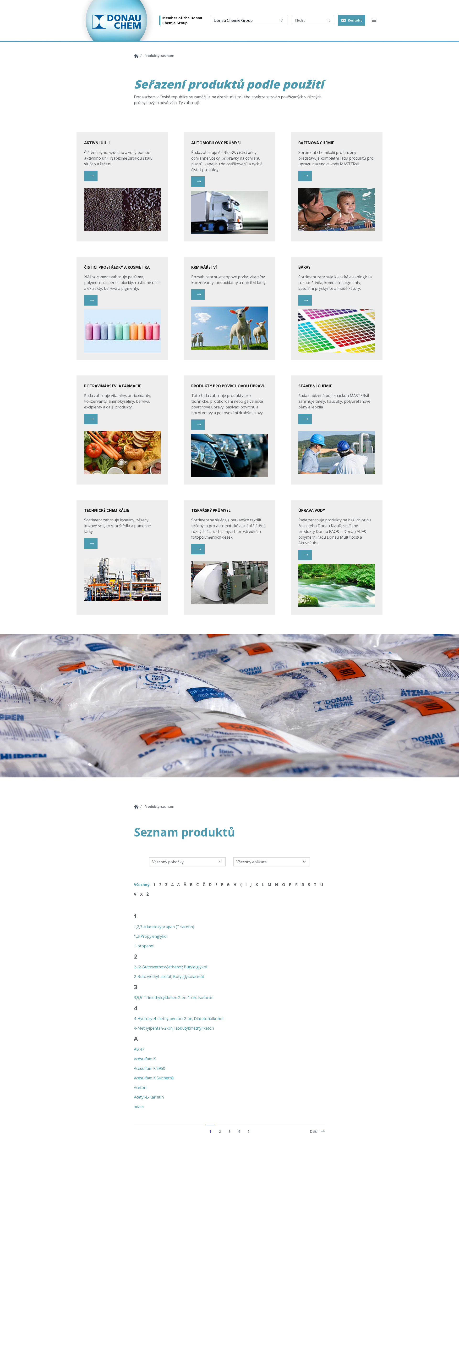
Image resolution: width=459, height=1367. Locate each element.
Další (313, 1131)
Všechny (141, 884)
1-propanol (144, 945)
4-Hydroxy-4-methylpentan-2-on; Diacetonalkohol (178, 1018)
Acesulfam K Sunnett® (154, 1077)
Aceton (140, 1087)
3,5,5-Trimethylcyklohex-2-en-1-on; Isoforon (173, 997)
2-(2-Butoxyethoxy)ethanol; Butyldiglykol (170, 966)
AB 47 (139, 1049)
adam (139, 1106)
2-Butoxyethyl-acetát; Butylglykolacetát (169, 976)
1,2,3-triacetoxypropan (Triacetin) (164, 926)
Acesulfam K (145, 1058)
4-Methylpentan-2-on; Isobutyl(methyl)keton (174, 1028)
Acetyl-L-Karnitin (149, 1096)
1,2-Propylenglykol (151, 936)
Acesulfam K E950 (149, 1068)
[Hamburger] (374, 20)
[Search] (328, 20)
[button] (351, 20)
